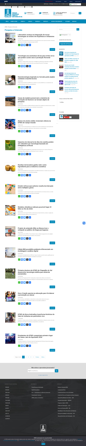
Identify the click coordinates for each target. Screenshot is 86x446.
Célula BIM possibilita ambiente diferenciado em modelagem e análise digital (35, 250)
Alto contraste (66, 3)
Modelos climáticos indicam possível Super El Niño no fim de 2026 (34, 208)
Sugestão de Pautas (65, 44)
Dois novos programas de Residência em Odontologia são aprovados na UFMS (72, 54)
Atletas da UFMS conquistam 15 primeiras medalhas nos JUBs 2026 (72, 60)
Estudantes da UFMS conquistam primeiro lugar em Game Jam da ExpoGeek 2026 (35, 336)
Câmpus (23, 21)
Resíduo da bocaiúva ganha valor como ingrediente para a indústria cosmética (32, 166)
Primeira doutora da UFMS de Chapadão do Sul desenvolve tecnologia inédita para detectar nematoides (35, 272)
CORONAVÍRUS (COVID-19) (49, 1)
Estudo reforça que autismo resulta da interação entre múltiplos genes (35, 187)
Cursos (30, 21)
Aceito (43, 444)
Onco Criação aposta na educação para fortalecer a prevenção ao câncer (36, 294)
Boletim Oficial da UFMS (63, 387)
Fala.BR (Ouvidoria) (35, 389)
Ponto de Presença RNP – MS (64, 408)
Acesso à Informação (56, 21)
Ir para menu (15, 6)
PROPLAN (7, 403)
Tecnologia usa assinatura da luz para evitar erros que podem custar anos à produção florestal (36, 56)
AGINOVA (7, 416)
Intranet (67, 21)
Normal (56, 3)
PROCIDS (7, 392)
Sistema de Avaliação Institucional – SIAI (66, 413)
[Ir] (78, 29)
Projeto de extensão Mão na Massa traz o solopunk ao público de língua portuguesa (33, 229)
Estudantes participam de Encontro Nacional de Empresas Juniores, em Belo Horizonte (72, 89)
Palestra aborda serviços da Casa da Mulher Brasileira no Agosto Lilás (71, 83)
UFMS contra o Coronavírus (37, 397)
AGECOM (7, 410)
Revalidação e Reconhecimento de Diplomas (67, 410)
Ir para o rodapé (28, 6)
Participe (65, 1)
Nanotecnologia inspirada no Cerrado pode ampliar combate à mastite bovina (36, 78)
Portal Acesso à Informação (37, 387)
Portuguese (74, 4)
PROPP (7, 405)
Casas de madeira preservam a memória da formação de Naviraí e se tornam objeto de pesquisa (33, 100)
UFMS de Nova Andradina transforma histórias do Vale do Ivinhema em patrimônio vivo (36, 315)
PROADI (7, 387)
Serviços (45, 21)
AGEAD (7, 408)
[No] (84, 441)
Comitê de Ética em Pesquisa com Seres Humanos (68, 395)
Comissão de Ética (61, 389)
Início (7, 21)
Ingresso (37, 21)
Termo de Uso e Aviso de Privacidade (27, 440)
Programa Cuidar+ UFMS (63, 403)
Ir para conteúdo (8, 6)
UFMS (6, 26)
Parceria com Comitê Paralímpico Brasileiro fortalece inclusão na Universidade (72, 67)
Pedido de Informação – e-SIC (64, 405)
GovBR (6, 1)
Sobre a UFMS (14, 21)
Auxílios (74, 21)
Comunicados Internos (36, 395)
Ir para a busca (21, 6)
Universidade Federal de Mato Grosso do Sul (14, 3)
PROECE (7, 395)
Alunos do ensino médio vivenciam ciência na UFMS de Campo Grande (34, 122)
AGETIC (7, 413)
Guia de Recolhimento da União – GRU (66, 397)
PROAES (7, 389)
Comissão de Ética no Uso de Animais (65, 392)
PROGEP (7, 397)
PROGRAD (7, 400)
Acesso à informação (58, 1)
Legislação (71, 1)
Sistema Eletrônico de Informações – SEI (66, 416)
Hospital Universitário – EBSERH (64, 400)
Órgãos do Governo (77, 1)
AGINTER (7, 418)
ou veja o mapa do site (43, 375)
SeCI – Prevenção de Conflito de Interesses (41, 392)
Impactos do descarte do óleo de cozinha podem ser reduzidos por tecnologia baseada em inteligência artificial (35, 143)
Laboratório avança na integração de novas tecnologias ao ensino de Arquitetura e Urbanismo (36, 35)
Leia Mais (52, 49)
